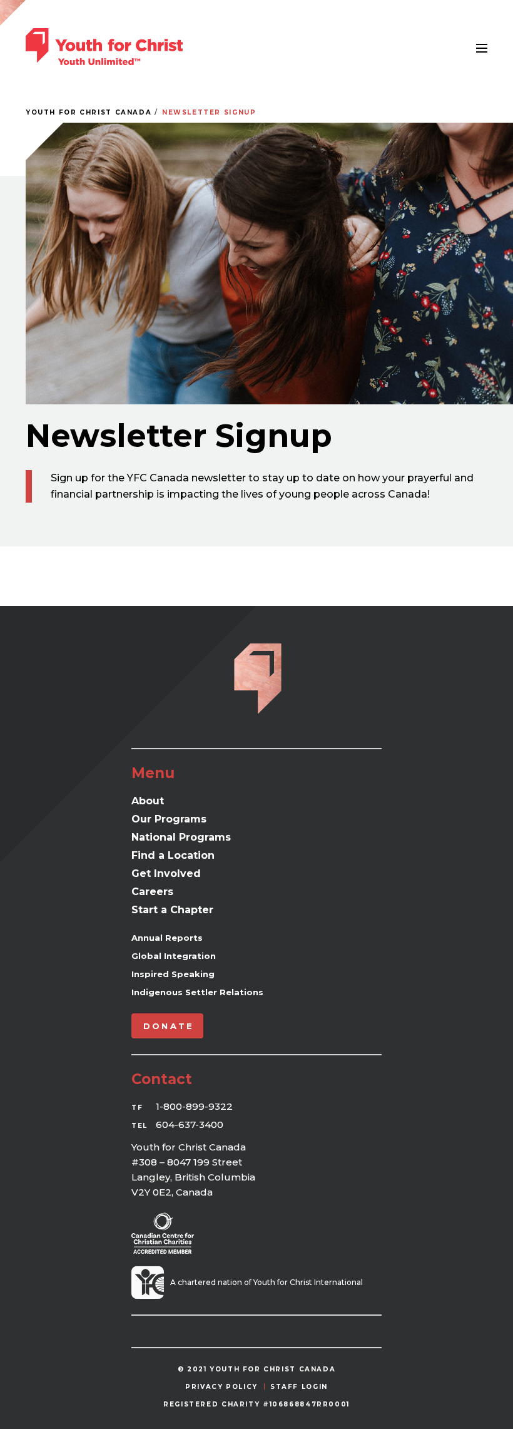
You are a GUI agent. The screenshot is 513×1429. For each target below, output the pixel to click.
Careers (152, 892)
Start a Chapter (172, 910)
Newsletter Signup (209, 112)
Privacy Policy (221, 1387)
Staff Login (299, 1387)
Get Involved (166, 873)
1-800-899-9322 (194, 1106)
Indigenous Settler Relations (197, 992)
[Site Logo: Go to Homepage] (104, 46)
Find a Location (173, 855)
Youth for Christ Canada (88, 112)
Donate (168, 1026)
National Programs (181, 837)
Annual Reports (167, 938)
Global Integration (173, 956)
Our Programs (168, 819)
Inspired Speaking (173, 974)
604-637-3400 (189, 1124)
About (147, 801)
